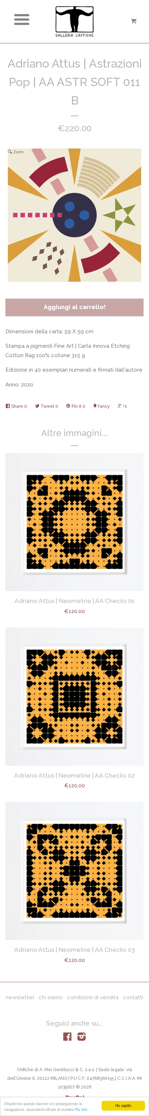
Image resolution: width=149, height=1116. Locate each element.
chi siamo (51, 997)
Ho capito (123, 1105)
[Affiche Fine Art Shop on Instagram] (81, 1038)
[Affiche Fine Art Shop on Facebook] (67, 1038)
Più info (81, 1109)
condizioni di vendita (93, 997)
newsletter (20, 997)
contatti (133, 997)
